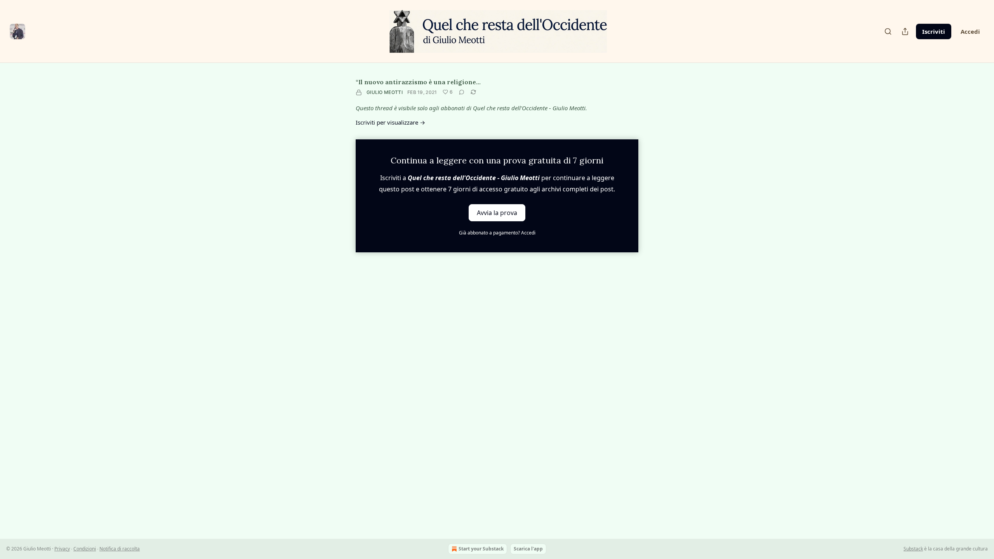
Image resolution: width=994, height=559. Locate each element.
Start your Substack (481, 548)
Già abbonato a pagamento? (497, 232)
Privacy (62, 548)
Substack (913, 548)
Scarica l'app (528, 548)
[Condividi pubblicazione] (905, 31)
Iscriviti (933, 31)
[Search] (888, 31)
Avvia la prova (497, 212)
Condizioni (84, 548)
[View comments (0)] (462, 92)
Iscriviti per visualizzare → (390, 122)
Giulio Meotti (385, 92)
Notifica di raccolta (119, 548)
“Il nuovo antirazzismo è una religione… (418, 82)
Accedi (970, 31)
